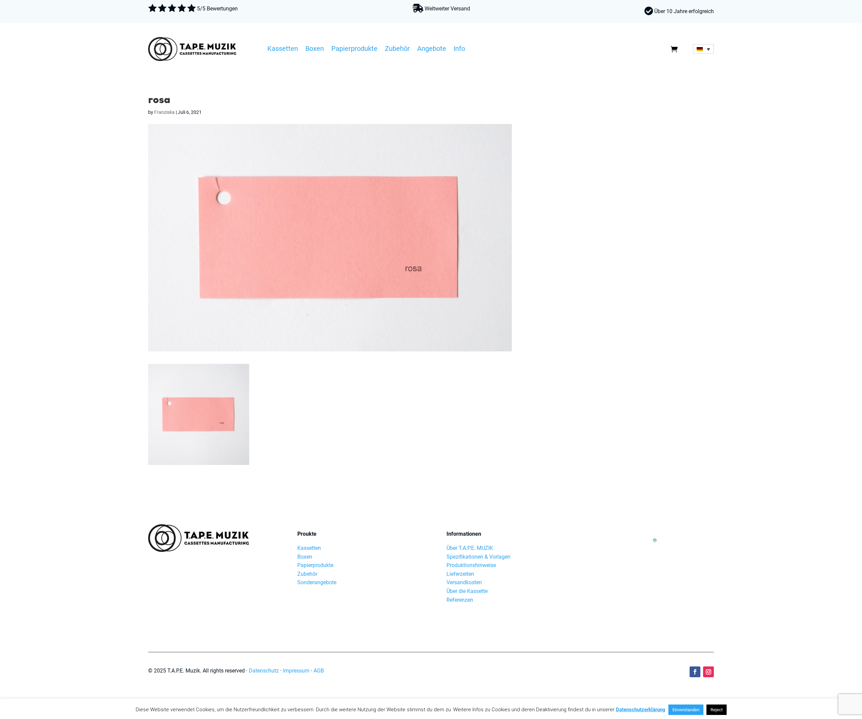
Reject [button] (716, 709)
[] (654, 551)
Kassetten (282, 49)
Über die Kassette (467, 591)
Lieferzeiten (460, 574)
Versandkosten (464, 582)
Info (459, 49)
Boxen (314, 49)
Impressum (296, 670)
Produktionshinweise (471, 565)
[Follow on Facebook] (695, 671)
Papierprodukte (354, 49)
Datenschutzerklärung (640, 710)
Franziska (164, 112)
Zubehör (397, 49)
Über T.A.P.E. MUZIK (469, 548)
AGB (318, 670)
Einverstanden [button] (685, 709)
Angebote (431, 49)
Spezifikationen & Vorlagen (478, 557)
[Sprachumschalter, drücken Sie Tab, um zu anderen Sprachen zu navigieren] (703, 49)
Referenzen (459, 600)
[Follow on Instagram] (708, 671)
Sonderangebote (316, 582)
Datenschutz (264, 670)
